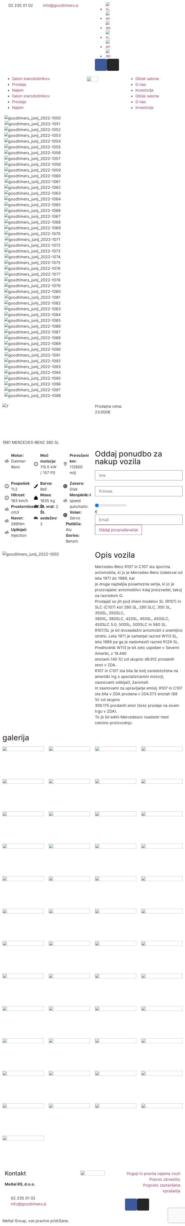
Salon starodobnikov (31, 78)
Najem (18, 90)
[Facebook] (101, 65)
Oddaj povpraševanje (118, 529)
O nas (140, 84)
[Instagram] (113, 65)
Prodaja (19, 84)
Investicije (144, 90)
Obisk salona (147, 78)
